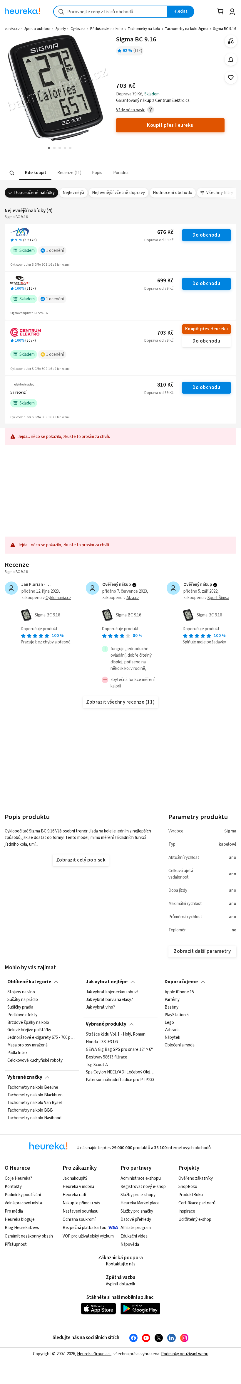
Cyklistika (78, 28)
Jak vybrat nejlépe (107, 981)
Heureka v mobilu (78, 1187)
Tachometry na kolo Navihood (34, 1118)
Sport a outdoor (37, 28)
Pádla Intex (17, 1053)
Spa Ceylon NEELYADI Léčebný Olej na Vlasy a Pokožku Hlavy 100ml (120, 1072)
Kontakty (13, 1187)
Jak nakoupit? (75, 1178)
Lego (169, 1023)
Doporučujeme (181, 981)
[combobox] (110, 12)
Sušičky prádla (20, 1007)
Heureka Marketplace (140, 1203)
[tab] (35, 173)
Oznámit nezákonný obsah (29, 1236)
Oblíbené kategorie (29, 981)
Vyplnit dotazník (120, 1284)
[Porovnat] (231, 41)
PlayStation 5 (177, 1015)
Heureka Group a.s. (94, 1354)
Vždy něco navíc (130, 110)
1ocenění (55, 250)
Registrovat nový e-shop (143, 1187)
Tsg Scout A (97, 1065)
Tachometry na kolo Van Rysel (34, 1103)
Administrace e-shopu (140, 1178)
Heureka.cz (11, 28)
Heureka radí (74, 1195)
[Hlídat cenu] (231, 59)
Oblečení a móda (180, 1045)
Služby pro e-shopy (137, 1195)
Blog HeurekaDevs (22, 1228)
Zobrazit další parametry (202, 951)
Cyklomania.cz (58, 598)
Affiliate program (135, 1228)
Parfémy (172, 1000)
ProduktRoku (190, 1195)
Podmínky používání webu (184, 1354)
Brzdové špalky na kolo (28, 1023)
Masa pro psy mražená (27, 1045)
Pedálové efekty (22, 1015)
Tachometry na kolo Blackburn (35, 1095)
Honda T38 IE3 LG (102, 1042)
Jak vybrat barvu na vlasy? (109, 1000)
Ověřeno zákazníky (195, 1178)
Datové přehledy (135, 1219)
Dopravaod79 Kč (158, 288)
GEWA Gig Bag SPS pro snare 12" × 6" (119, 1050)
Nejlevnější (73, 193)
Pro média (14, 1211)
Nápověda (129, 1244)
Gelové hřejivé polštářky (29, 1030)
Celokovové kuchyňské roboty (35, 1060)
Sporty (61, 28)
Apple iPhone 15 (179, 992)
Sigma (230, 831)
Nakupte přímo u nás (81, 1203)
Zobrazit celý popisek (81, 860)
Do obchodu (206, 235)
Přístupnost (16, 1244)
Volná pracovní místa (23, 1203)
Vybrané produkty (106, 1024)
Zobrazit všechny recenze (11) (120, 702)
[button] (35, 173)
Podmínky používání (23, 1195)
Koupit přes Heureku (206, 329)
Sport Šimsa (218, 598)
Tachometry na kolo (144, 28)
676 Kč (165, 232)
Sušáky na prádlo (22, 1000)
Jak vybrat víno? (100, 1007)
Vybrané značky (24, 1077)
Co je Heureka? (18, 1178)
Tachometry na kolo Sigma (186, 28)
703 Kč (165, 333)
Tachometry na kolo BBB (30, 1110)
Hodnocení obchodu (172, 193)
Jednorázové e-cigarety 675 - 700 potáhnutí (41, 1038)
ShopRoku (187, 1187)
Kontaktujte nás (120, 1264)
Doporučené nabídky (34, 193)
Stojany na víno (21, 992)
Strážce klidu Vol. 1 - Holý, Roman (115, 1034)
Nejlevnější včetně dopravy (118, 193)
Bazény (171, 1007)
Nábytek (172, 1038)
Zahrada (172, 1030)
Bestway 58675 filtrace (106, 1057)
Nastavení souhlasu (80, 1211)
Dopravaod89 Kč (158, 240)
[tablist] (99, 173)
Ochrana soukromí (79, 1219)
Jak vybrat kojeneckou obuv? (112, 992)
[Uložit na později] (231, 77)
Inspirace (186, 1211)
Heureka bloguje (20, 1219)
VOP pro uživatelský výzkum (88, 1236)
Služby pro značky (136, 1211)
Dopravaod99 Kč (158, 392)
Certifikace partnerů (196, 1203)
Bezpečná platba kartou (84, 1228)
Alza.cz (132, 598)
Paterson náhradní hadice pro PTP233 (120, 1080)
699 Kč (165, 281)
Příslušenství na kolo (106, 28)
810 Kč (165, 385)
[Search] (12, 173)
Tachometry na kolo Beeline (32, 1087)
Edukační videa (134, 1236)
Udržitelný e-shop (194, 1219)
